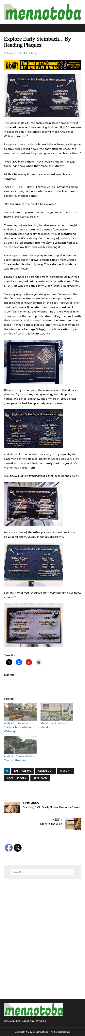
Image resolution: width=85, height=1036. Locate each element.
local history (16, 778)
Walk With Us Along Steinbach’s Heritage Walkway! (17, 727)
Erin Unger (32, 53)
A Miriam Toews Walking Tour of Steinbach (19, 758)
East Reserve (22, 771)
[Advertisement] (44, 791)
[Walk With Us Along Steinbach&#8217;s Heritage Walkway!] (20, 712)
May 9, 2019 (14, 53)
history (65, 771)
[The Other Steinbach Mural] (57, 712)
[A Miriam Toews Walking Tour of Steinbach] (20, 745)
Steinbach (40, 778)
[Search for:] (42, 872)
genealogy (45, 771)
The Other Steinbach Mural (54, 725)
